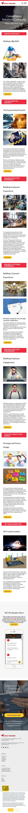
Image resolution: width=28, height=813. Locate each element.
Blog (2, 779)
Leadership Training (6, 769)
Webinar (3, 780)
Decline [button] (17, 810)
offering (13, 618)
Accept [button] (10, 810)
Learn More (14, 624)
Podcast (3, 781)
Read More (7, 94)
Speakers (3, 761)
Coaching (3, 758)
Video (3, 778)
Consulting (4, 759)
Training (3, 757)
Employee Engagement (6, 771)
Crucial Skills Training (6, 768)
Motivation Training (6, 770)
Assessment (4, 756)
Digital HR (4, 760)
